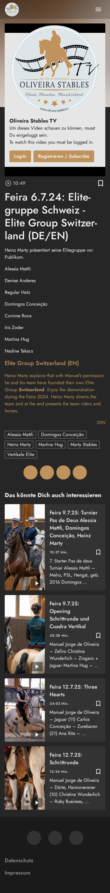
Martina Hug (50, 444)
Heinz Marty (19, 444)
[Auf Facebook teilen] (30, 472)
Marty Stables (83, 444)
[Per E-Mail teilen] (80, 472)
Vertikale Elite (20, 454)
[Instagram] (55, 838)
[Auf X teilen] (47, 472)
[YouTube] (76, 838)
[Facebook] (34, 838)
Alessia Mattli (20, 434)
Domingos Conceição (62, 434)
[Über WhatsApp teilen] (63, 472)
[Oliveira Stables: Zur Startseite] (12, 9)
